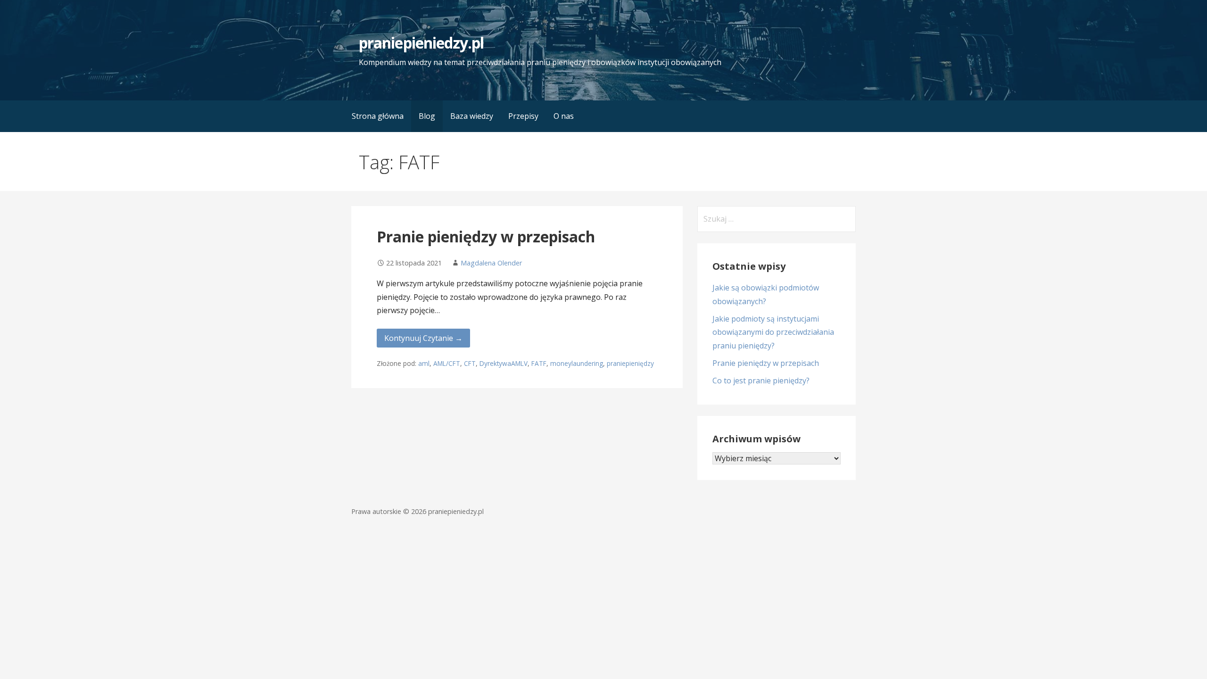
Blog (427, 116)
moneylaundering (576, 363)
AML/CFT (446, 363)
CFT (470, 363)
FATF (538, 363)
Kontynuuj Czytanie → (423, 338)
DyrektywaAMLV (503, 363)
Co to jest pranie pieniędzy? (761, 380)
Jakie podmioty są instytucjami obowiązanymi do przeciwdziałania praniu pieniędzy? (773, 332)
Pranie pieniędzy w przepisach (486, 236)
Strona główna (378, 116)
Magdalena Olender (491, 262)
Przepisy (523, 116)
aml (424, 363)
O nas (564, 116)
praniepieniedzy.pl (421, 43)
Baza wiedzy (471, 116)
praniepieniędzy (630, 363)
